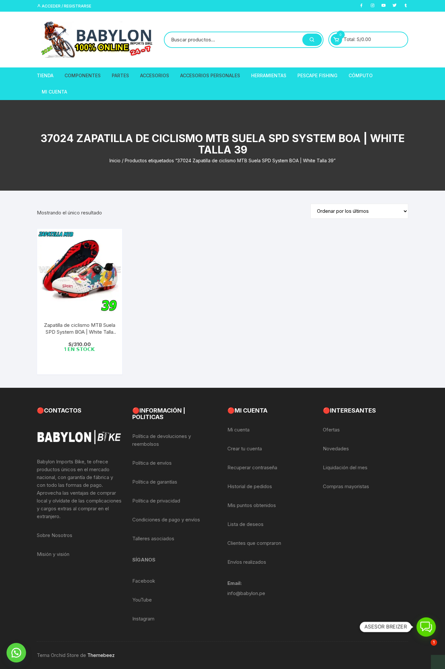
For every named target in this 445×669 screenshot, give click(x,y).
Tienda (45, 75)
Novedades (336, 448)
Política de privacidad (156, 501)
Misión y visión (53, 554)
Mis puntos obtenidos (251, 505)
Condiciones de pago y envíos (166, 519)
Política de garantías (154, 482)
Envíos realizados (246, 562)
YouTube (142, 600)
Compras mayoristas (346, 486)
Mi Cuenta (54, 92)
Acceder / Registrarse (66, 6)
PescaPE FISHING (317, 75)
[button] (16, 652)
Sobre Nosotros (54, 535)
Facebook (143, 581)
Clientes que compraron (254, 543)
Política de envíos (152, 463)
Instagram (143, 619)
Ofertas (331, 430)
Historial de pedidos (249, 486)
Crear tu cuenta (244, 448)
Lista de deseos (245, 524)
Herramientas (268, 75)
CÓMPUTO (361, 75)
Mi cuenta (238, 430)
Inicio (115, 160)
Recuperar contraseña (252, 467)
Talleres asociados (153, 538)
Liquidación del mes (345, 467)
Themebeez (101, 655)
